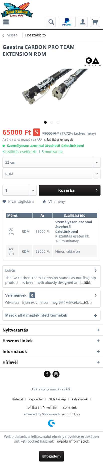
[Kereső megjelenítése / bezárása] (51, 22)
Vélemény (56, 201)
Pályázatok (80, 399)
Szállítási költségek (59, 139)
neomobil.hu (70, 414)
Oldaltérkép (57, 399)
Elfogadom (51, 456)
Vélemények (15, 295)
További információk (72, 441)
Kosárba (66, 190)
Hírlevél (17, 399)
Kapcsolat (35, 399)
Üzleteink (70, 407)
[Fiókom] (83, 22)
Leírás (10, 270)
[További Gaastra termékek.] (92, 61)
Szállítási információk (42, 407)
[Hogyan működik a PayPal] (67, 21)
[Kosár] (95, 22)
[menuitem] (7, 22)
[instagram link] (56, 374)
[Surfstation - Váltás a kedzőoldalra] (18, 6)
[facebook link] (48, 374)
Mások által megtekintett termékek (36, 315)
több (88, 282)
